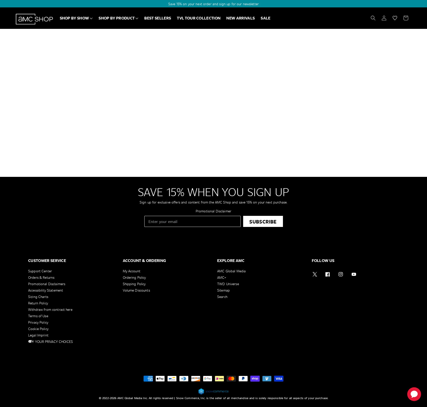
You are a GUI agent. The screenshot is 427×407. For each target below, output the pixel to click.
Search (222, 296)
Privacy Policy (38, 322)
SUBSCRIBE (263, 221)
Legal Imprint (38, 335)
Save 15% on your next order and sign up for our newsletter (213, 3)
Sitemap (223, 290)
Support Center (40, 271)
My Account (131, 271)
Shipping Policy (134, 283)
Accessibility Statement (45, 290)
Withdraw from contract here (50, 309)
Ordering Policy (134, 277)
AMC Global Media (231, 271)
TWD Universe (228, 283)
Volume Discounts (136, 290)
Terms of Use (38, 316)
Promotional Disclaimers (46, 283)
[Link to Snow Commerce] (213, 393)
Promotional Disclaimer (213, 211)
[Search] (373, 18)
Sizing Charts (38, 296)
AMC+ (221, 277)
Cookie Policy (38, 328)
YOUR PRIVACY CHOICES (53, 341)
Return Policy (38, 303)
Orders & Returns (41, 277)
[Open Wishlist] (394, 18)
